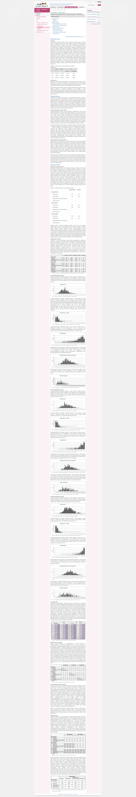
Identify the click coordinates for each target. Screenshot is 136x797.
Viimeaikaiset (89, 10)
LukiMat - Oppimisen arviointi (71, 7)
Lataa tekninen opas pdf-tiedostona (75, 36)
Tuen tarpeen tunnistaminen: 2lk (93, 12)
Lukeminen (53, 7)
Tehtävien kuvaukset (55, 22)
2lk (77, 8)
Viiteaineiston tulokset (55, 26)
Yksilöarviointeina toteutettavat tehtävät (59, 25)
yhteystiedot (76, 794)
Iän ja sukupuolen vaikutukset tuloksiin (59, 32)
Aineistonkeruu (55, 21)
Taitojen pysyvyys (56, 33)
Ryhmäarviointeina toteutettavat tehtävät (60, 23)
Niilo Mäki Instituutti (65, 794)
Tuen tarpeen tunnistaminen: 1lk (93, 15)
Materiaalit (65, 8)
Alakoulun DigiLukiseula (93, 19)
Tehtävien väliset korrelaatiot (58, 30)
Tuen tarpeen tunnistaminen (72, 8)
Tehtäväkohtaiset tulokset (57, 29)
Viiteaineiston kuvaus (55, 18)
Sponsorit (81, 7)
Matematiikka (60, 7)
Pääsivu (51, 8)
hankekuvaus (71, 794)
